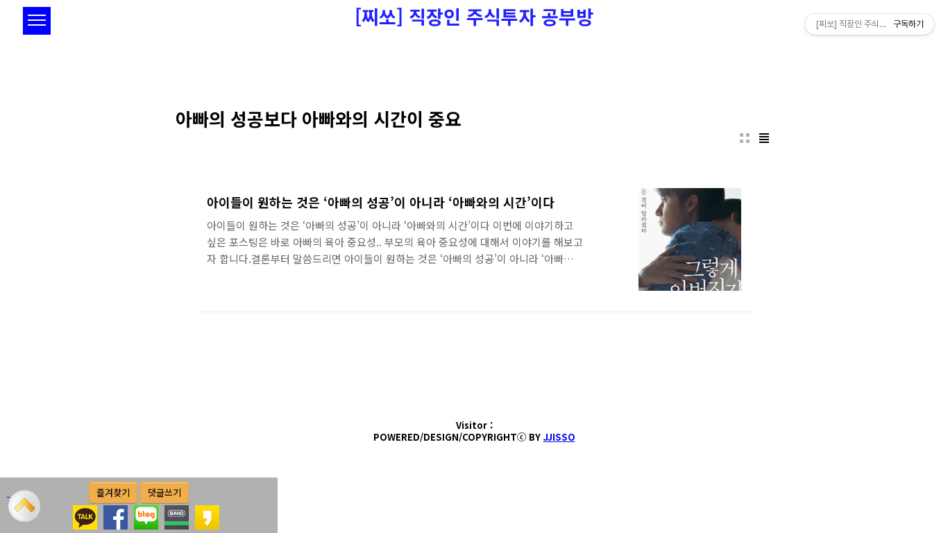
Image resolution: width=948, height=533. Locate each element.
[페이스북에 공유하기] (115, 512)
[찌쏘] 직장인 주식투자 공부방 (474, 16)
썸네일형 (744, 138)
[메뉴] (37, 21)
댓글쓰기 (164, 492)
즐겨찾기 (113, 492)
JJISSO (559, 436)
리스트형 (764, 138)
